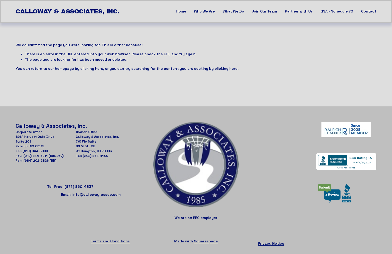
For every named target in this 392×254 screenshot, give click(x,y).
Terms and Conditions (110, 241)
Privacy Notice (271, 243)
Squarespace (206, 241)
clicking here (91, 68)
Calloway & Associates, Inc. (67, 11)
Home (181, 11)
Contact (368, 11)
